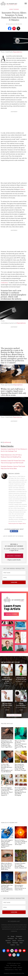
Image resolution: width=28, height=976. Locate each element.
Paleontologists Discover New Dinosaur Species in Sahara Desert (20, 887)
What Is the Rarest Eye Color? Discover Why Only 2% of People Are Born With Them (6, 866)
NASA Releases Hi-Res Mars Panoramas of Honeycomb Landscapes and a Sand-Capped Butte (7, 744)
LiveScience (6, 442)
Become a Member (14, 556)
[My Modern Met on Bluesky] (18, 954)
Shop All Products (14, 715)
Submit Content (8, 967)
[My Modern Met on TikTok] (10, 954)
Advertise (19, 967)
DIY (16, 938)
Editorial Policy (13, 965)
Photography (19, 936)
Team (19, 965)
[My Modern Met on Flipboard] (20, 950)
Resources (8, 940)
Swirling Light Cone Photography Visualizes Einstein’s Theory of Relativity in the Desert (7, 888)
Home (11, 9)
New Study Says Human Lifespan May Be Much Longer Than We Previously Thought (20, 767)
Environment (21, 940)
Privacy (16, 969)
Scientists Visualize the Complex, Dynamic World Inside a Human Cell (20, 865)
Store (18, 945)
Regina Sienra (11, 24)
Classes (14, 940)
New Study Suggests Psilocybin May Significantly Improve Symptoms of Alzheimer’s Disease (7, 843)
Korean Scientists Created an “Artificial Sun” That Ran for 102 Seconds (21, 842)
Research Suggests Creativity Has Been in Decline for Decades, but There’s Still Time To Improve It (7, 791)
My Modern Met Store (10, 662)
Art (8, 936)
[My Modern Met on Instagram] (16, 950)
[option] (7, 648)
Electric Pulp (21, 973)
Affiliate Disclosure (9, 969)
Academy (12, 945)
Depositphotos (17, 52)
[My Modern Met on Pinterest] (7, 950)
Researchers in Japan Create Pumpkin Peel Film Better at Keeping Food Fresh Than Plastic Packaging (21, 791)
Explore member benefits (14, 560)
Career (20, 938)
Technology (15, 942)
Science (16, 9)
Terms (20, 969)
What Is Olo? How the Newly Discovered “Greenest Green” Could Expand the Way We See (21, 744)
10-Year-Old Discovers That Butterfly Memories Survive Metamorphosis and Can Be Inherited (6, 767)
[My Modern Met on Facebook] (3, 950)
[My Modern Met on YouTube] (24, 950)
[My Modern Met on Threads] (14, 954)
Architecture (11, 938)
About (7, 965)
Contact (14, 967)
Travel (21, 942)
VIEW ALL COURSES (11, 614)
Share (14, 531)
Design (12, 936)
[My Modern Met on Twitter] (12, 950)
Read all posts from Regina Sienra (17, 523)
